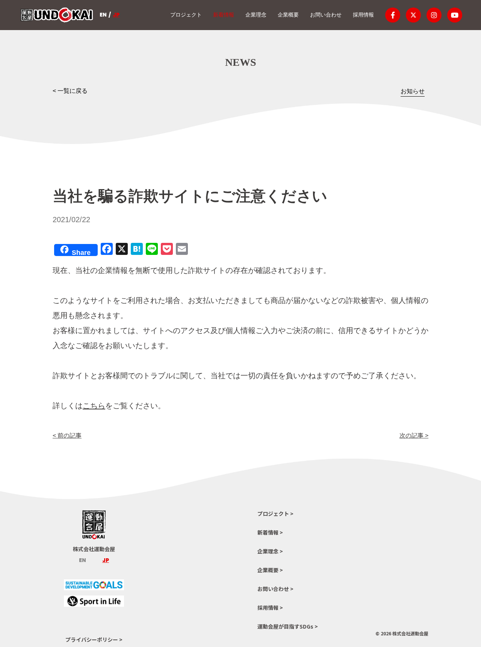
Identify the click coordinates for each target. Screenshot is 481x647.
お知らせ (413, 91)
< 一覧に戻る (70, 91)
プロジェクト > (275, 513)
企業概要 (288, 15)
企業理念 (255, 15)
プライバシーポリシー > (94, 639)
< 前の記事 (67, 435)
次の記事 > (413, 435)
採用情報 (363, 15)
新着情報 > (270, 532)
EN (103, 14)
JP (116, 14)
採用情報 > (270, 607)
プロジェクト (186, 15)
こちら (94, 406)
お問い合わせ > (275, 588)
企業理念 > (270, 551)
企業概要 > (270, 570)
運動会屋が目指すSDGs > (287, 626)
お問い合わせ (326, 15)
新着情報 (223, 15)
